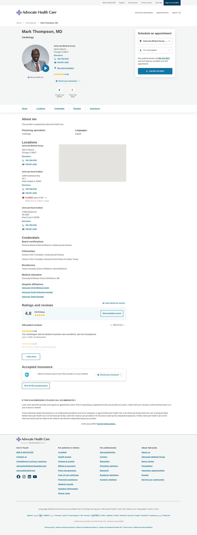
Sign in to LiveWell (172, 3)
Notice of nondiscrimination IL (87, 527)
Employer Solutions (109, 475)
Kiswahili (144, 515)
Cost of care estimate (68, 475)
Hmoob (86, 515)
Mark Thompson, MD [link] (49, 23)
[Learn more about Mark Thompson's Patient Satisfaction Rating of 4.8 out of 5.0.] (59, 74)
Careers (103, 457)
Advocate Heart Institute (32, 172)
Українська (153, 515)
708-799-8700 (63, 59)
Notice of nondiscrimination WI (111, 527)
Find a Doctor (133, 3)
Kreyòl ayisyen (74, 515)
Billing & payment (66, 466)
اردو (160, 515)
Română (123, 515)
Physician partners (109, 466)
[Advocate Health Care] (36, 12)
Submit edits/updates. (106, 424)
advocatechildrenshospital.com (31, 466)
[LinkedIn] (29, 477)
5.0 (33, 331)
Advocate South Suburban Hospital (37, 292)
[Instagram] (24, 477)
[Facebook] (18, 477)
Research (104, 471)
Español (122, 3)
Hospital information (68, 489)
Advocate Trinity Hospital (33, 297)
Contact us (21, 457)
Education (105, 461)
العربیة (36, 515)
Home (18, 23)
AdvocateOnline (107, 452)
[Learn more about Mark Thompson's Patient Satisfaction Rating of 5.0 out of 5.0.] (27, 331)
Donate (145, 475)
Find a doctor (31, 23)
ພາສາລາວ (110, 515)
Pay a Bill (159, 3)
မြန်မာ (41, 515)
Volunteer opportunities (153, 471)
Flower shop (64, 493)
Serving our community (153, 480)
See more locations (65, 68)
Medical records (65, 484)
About (24, 109)
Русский (130, 515)
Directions (58, 55)
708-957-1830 (63, 62)
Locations (40, 109)
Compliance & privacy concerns (31, 461)
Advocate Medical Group (64, 46)
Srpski (137, 515)
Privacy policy (49, 527)
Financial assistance (68, 480)
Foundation (147, 466)
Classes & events (66, 461)
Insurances (95, 109)
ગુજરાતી (64, 515)
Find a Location (146, 3)
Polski (116, 515)
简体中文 (47, 515)
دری (52, 515)
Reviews (77, 109)
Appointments (162, 13)
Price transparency (67, 471)
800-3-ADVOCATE (109, 3)
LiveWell (62, 452)
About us (146, 452)
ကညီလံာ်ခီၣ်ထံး (95, 515)
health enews (64, 457)
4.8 (65, 74)
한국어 (103, 515)
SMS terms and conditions (143, 527)
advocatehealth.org (25, 471)
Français (58, 515)
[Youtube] (35, 477)
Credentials (59, 109)
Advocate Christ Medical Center (35, 288)
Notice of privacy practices (65, 527)
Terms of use (127, 527)
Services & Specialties (144, 13)
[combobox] (155, 50)
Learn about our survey (115, 303)
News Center (148, 461)
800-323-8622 (164, 58)
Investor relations (108, 480)
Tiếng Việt (166, 515)
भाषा (81, 515)
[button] (45, 68)
